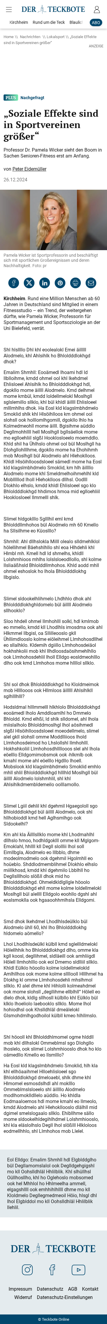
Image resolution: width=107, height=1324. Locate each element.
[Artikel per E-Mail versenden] (91, 283)
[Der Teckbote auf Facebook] (52, 1269)
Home (9, 36)
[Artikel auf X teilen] (29, 283)
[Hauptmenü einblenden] (10, 10)
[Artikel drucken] (75, 283)
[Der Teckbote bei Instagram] (27, 1269)
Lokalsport (55, 36)
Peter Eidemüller (29, 169)
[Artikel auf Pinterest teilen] (60, 283)
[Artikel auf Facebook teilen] (13, 283)
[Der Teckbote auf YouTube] (78, 1269)
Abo (96, 22)
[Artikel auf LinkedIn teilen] (44, 283)
